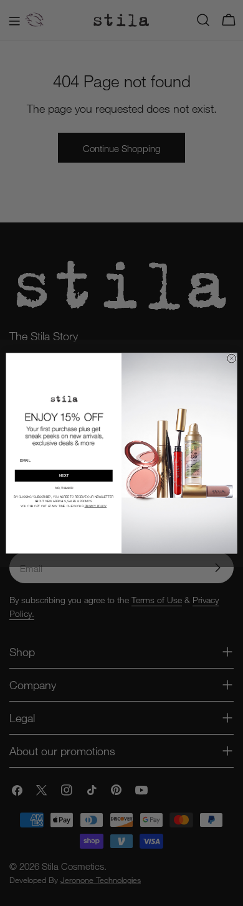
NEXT (64, 475)
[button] (63, 487)
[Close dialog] (231, 358)
